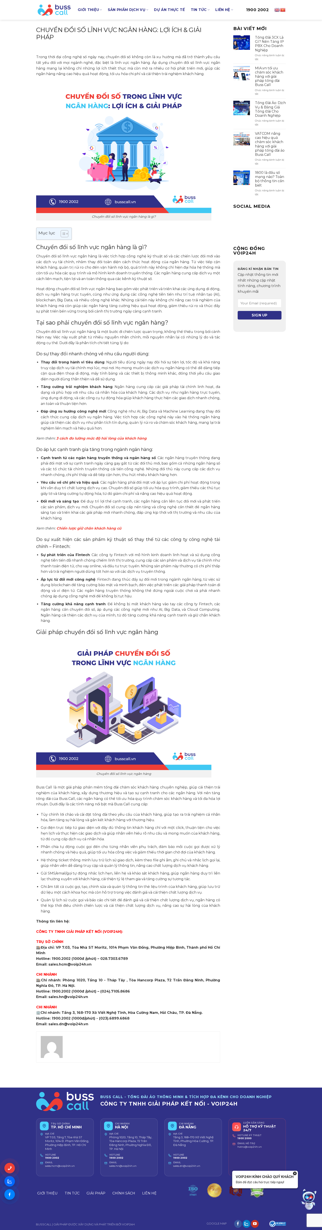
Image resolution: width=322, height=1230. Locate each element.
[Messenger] (9, 1194)
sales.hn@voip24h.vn (122, 1165)
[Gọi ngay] (9, 1168)
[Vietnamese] (283, 9)
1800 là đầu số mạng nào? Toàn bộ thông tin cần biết (269, 179)
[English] (277, 9)
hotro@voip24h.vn (249, 1146)
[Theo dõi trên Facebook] (238, 1224)
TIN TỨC (199, 10)
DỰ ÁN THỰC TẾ (169, 10)
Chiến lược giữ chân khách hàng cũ (89, 528)
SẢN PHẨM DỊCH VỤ (126, 10)
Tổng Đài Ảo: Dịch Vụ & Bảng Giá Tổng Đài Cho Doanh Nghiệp (270, 109)
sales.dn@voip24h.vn (186, 1165)
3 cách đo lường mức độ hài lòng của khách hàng (101, 438)
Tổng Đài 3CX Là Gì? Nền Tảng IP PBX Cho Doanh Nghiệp (269, 43)
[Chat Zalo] (9, 1181)
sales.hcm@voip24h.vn (60, 1165)
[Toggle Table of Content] (62, 233)
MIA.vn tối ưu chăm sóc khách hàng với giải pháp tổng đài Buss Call (269, 76)
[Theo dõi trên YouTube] (255, 1224)
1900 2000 (244, 1138)
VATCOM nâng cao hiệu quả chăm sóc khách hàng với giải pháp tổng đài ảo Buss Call (270, 144)
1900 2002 (257, 9)
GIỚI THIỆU (88, 10)
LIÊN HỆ (222, 10)
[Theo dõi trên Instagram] (246, 1224)
